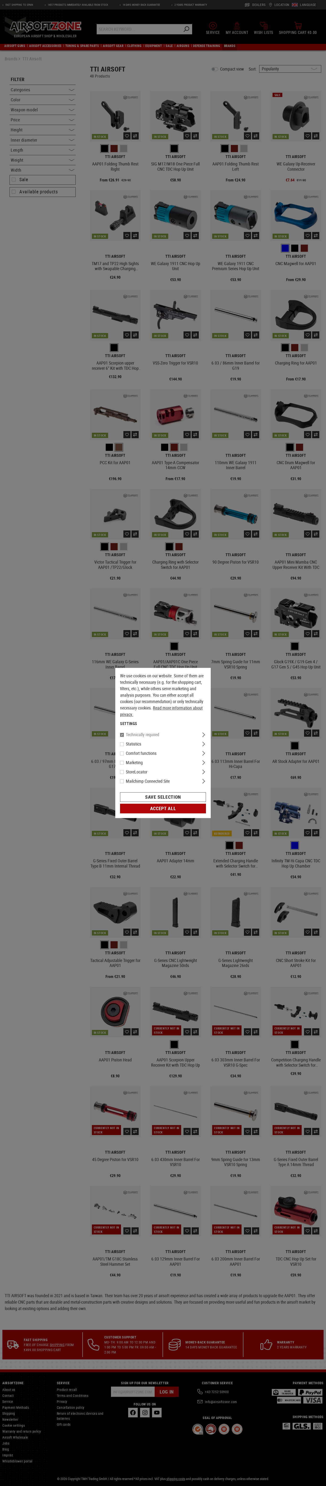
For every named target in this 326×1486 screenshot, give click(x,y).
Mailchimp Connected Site (148, 781)
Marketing (134, 763)
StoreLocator (136, 772)
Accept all (163, 808)
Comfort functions (141, 753)
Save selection (163, 797)
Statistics (133, 744)
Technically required (142, 735)
